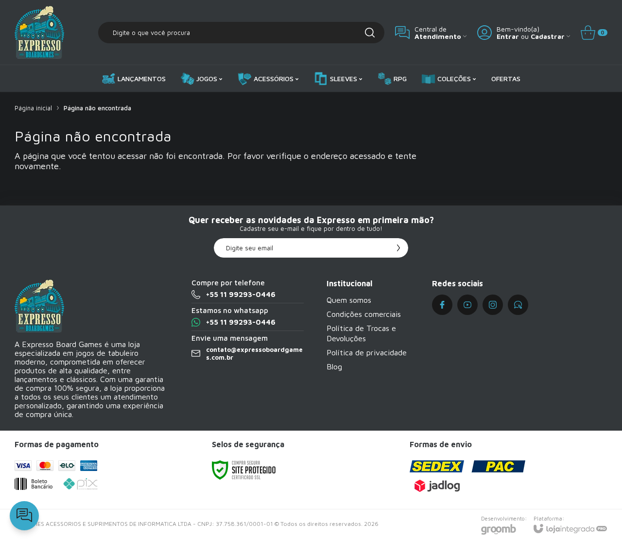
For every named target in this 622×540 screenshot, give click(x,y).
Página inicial (33, 108)
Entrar (508, 36)
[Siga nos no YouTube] (467, 305)
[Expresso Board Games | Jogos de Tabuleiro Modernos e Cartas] (39, 32)
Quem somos (349, 300)
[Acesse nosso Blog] (518, 305)
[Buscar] (370, 32)
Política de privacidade (367, 352)
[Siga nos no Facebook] (442, 305)
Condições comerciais (364, 314)
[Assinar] (398, 248)
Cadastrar (548, 36)
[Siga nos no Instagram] (493, 305)
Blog (334, 366)
